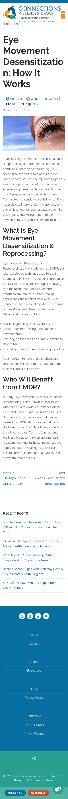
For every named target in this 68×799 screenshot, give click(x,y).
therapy (44, 204)
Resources (34, 670)
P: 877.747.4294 (34, 724)
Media (34, 662)
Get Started (38, 793)
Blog (29, 110)
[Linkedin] (30, 616)
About (34, 635)
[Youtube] (46, 616)
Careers (34, 643)
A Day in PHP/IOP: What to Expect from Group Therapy (30, 585)
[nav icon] (63, 15)
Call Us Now (15, 793)
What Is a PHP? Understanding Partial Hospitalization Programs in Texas (28, 557)
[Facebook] (22, 616)
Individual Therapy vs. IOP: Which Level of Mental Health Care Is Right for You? (31, 543)
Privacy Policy (34, 697)
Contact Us (34, 716)
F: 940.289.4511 (34, 733)
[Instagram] (38, 616)
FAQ (34, 689)
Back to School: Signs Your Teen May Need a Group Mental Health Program (33, 571)
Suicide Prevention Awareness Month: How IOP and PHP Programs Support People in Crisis (31, 527)
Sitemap (50, 780)
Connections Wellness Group (30, 776)
